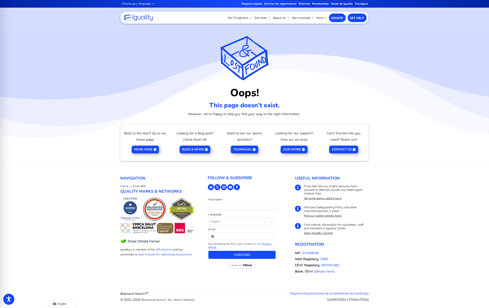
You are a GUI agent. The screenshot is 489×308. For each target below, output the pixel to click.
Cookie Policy (336, 299)
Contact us (342, 149)
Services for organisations (280, 4)
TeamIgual (361, 4)
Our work (292, 149)
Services (260, 18)
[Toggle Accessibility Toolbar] (9, 299)
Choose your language (136, 3)
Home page (143, 149)
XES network (163, 249)
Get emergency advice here (323, 198)
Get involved (301, 18)
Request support (252, 4)
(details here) (324, 271)
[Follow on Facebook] (237, 187)
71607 (324, 259)
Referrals (304, 4)
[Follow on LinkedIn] (211, 187)
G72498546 (310, 253)
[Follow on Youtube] (230, 187)
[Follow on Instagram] (224, 187)
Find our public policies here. (323, 215)
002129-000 (330, 265)
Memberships (320, 4)
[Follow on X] (217, 187)
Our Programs (238, 18)
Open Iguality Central (318, 233)
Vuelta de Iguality (342, 4)
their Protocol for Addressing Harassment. (165, 254)
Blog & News (193, 149)
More (320, 18)
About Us (279, 18)
